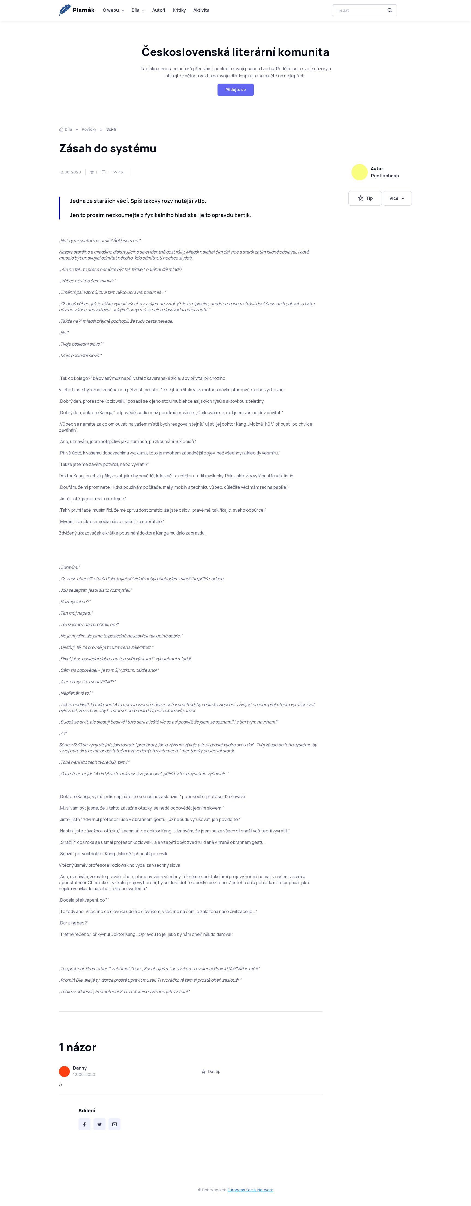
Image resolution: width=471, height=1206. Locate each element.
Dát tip (214, 1071)
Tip (369, 198)
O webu (111, 10)
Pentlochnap (385, 176)
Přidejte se (235, 89)
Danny (80, 1068)
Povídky (89, 129)
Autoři (158, 10)
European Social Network (250, 1189)
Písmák (84, 10)
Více (394, 198)
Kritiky (179, 10)
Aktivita (202, 10)
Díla (136, 10)
